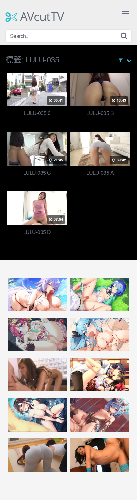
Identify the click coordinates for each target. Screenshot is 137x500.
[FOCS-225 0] (37, 455)
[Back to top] (125, 485)
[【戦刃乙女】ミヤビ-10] (99, 374)
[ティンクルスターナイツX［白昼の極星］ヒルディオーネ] (99, 334)
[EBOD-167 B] (37, 374)
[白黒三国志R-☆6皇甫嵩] (37, 415)
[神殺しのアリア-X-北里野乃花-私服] (99, 294)
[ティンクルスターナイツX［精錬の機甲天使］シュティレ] (99, 415)
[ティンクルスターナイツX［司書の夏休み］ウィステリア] (37, 294)
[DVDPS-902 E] (99, 455)
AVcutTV (40, 17)
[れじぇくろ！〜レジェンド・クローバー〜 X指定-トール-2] (37, 334)
